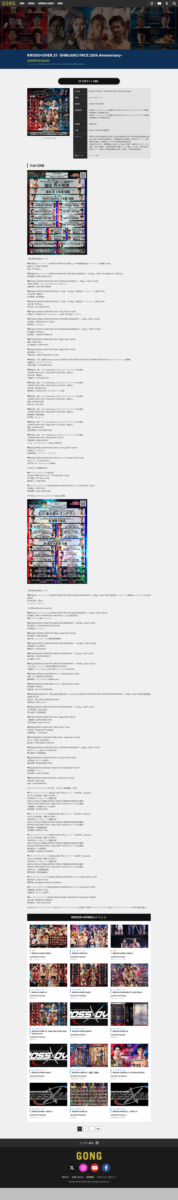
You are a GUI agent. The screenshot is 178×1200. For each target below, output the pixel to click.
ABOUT (65, 1177)
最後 (98, 1129)
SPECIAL (31, 3)
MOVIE (60, 3)
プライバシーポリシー (106, 1177)
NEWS (22, 3)
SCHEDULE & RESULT (46, 3)
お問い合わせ (77, 1177)
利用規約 (90, 1177)
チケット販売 (94, 155)
